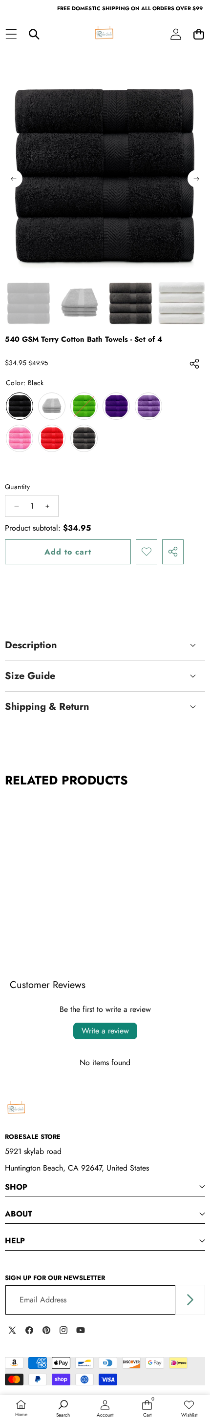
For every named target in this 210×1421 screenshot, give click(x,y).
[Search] (34, 34)
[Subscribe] (190, 1300)
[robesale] (104, 34)
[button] (199, 34)
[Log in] (176, 34)
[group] (28, 303)
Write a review (105, 1030)
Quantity (17, 487)
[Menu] (11, 34)
